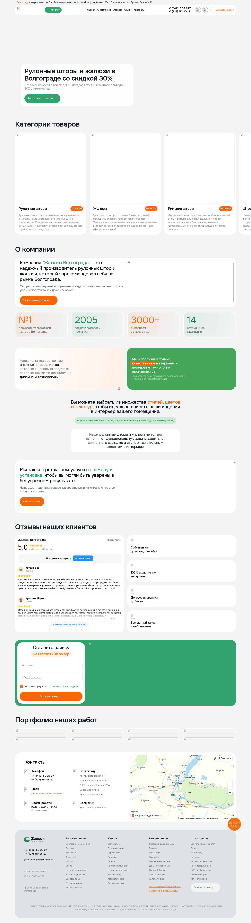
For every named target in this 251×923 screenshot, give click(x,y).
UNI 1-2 (69, 861)
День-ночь (71, 857)
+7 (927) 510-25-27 (179, 11)
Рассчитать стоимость (40, 98)
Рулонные (112, 857)
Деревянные (114, 852)
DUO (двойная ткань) (201, 870)
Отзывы (117, 9)
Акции (127, 9)
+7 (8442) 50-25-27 (180, 8)
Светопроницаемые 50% (78, 844)
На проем (154, 857)
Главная (90, 9)
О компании (104, 9)
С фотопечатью (74, 883)
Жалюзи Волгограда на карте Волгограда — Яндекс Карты (69, 630)
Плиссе (111, 861)
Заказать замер (224, 10)
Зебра (69, 865)
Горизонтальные (116, 848)
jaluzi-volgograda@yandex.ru (46, 793)
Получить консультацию (36, 300)
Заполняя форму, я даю (52, 686)
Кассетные (71, 852)
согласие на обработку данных (64, 686)
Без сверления (73, 879)
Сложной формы (116, 883)
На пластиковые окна (76, 870)
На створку (154, 852)
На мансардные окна (76, 874)
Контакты (139, 9)
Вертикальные (115, 844)
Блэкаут (70, 848)
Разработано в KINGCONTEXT (164, 891)
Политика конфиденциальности (165, 886)
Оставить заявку (49, 696)
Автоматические (74, 887)
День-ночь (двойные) (159, 865)
